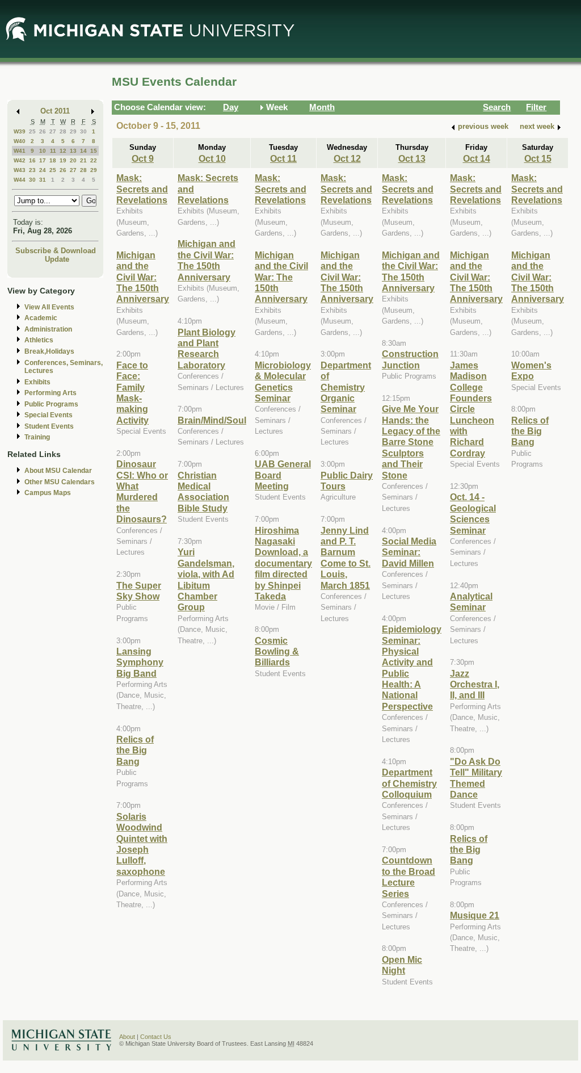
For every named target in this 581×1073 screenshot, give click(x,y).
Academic (40, 318)
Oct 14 (476, 158)
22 (93, 160)
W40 (20, 141)
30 (83, 131)
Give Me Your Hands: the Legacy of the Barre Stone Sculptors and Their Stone (411, 442)
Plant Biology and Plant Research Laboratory (206, 348)
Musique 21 (474, 915)
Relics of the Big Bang (135, 750)
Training (37, 437)
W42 (20, 160)
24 (42, 170)
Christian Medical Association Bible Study (203, 491)
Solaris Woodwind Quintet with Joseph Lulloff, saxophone (141, 844)
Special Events (48, 415)
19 (63, 160)
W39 (20, 131)
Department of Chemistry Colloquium (409, 783)
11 (53, 151)
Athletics (38, 340)
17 (42, 160)
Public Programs (51, 404)
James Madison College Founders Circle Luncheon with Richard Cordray (472, 409)
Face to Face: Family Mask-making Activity (132, 392)
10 (42, 151)
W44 (20, 180)
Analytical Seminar (471, 601)
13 (73, 151)
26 (42, 131)
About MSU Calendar (58, 471)
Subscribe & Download (55, 250)
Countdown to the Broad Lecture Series (408, 876)
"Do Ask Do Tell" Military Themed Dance (476, 777)
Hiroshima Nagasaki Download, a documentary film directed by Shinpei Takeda (283, 563)
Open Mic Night (402, 964)
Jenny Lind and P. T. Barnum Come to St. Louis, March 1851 (346, 557)
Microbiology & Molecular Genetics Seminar (283, 381)
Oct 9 (143, 158)
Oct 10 (212, 158)
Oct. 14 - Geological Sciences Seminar (473, 513)
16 (32, 160)
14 (83, 151)
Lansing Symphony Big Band (139, 662)
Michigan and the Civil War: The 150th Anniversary (142, 277)
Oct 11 (283, 158)
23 (32, 170)
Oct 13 (412, 158)
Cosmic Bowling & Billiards (277, 651)
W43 (20, 170)
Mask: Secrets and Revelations (142, 189)
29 (73, 131)
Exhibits (37, 382)
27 (52, 131)
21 (83, 160)
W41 (20, 151)
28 (63, 131)
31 (42, 180)
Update (57, 259)
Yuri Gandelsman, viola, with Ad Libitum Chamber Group (206, 579)
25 (32, 131)
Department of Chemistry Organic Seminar (346, 387)
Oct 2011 (55, 111)
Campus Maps (47, 493)
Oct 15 (537, 158)
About (127, 1036)
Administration (48, 329)
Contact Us (155, 1036)
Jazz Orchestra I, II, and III (474, 684)
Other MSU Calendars (59, 482)
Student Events (49, 426)
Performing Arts (50, 393)
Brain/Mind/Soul (212, 420)
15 (93, 151)
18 (52, 160)
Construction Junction (410, 359)
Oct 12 (347, 158)
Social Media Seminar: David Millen (409, 552)
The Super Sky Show (138, 590)
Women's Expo (531, 370)
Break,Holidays (49, 351)
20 (73, 160)
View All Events (49, 307)
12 (63, 151)
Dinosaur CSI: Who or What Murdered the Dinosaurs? (142, 491)
